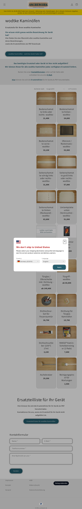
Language (45, 258)
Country (19, 258)
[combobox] (25, 261)
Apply (59, 267)
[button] (65, 241)
